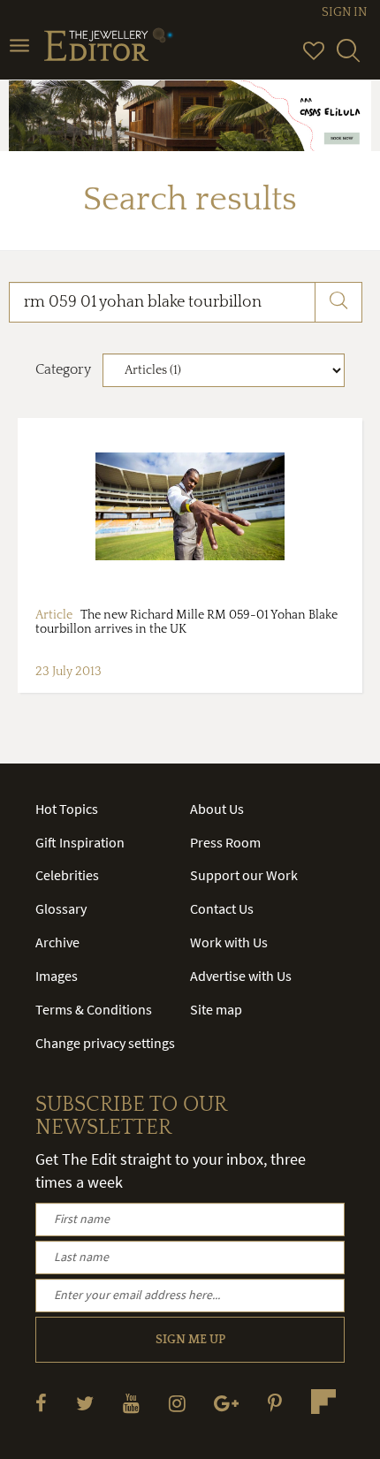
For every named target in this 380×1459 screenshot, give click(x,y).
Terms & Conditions (93, 1009)
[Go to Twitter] (85, 1403)
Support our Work (244, 875)
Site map (216, 1009)
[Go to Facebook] (41, 1403)
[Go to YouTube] (131, 1403)
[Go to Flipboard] (323, 1401)
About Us (217, 808)
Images (56, 975)
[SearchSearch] (348, 58)
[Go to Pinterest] (275, 1403)
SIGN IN (344, 12)
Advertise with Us (241, 975)
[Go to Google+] (226, 1403)
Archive (57, 942)
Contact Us (222, 908)
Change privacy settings (105, 1043)
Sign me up (190, 1340)
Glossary (61, 908)
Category (63, 369)
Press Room (225, 842)
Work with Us (229, 942)
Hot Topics (66, 808)
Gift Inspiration (80, 842)
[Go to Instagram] (177, 1403)
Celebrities (67, 875)
